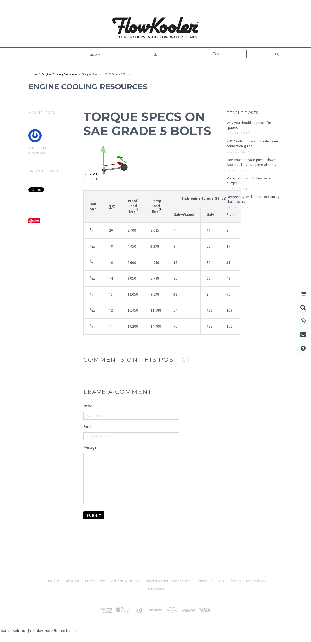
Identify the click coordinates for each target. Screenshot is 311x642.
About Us (52, 581)
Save (36, 221)
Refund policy (255, 581)
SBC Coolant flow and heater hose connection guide (252, 143)
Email (87, 427)
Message (89, 447)
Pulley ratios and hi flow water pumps (249, 180)
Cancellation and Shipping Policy (167, 581)
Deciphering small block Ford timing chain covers (253, 199)
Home (32, 74)
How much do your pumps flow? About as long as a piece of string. (252, 162)
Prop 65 (235, 581)
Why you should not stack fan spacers (249, 125)
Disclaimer (72, 581)
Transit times (156, 588)
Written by (38, 148)
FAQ (220, 581)
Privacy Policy (95, 581)
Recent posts (243, 113)
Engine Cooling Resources (59, 74)
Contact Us (204, 581)
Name (87, 406)
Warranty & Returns (125, 581)
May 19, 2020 (41, 113)
